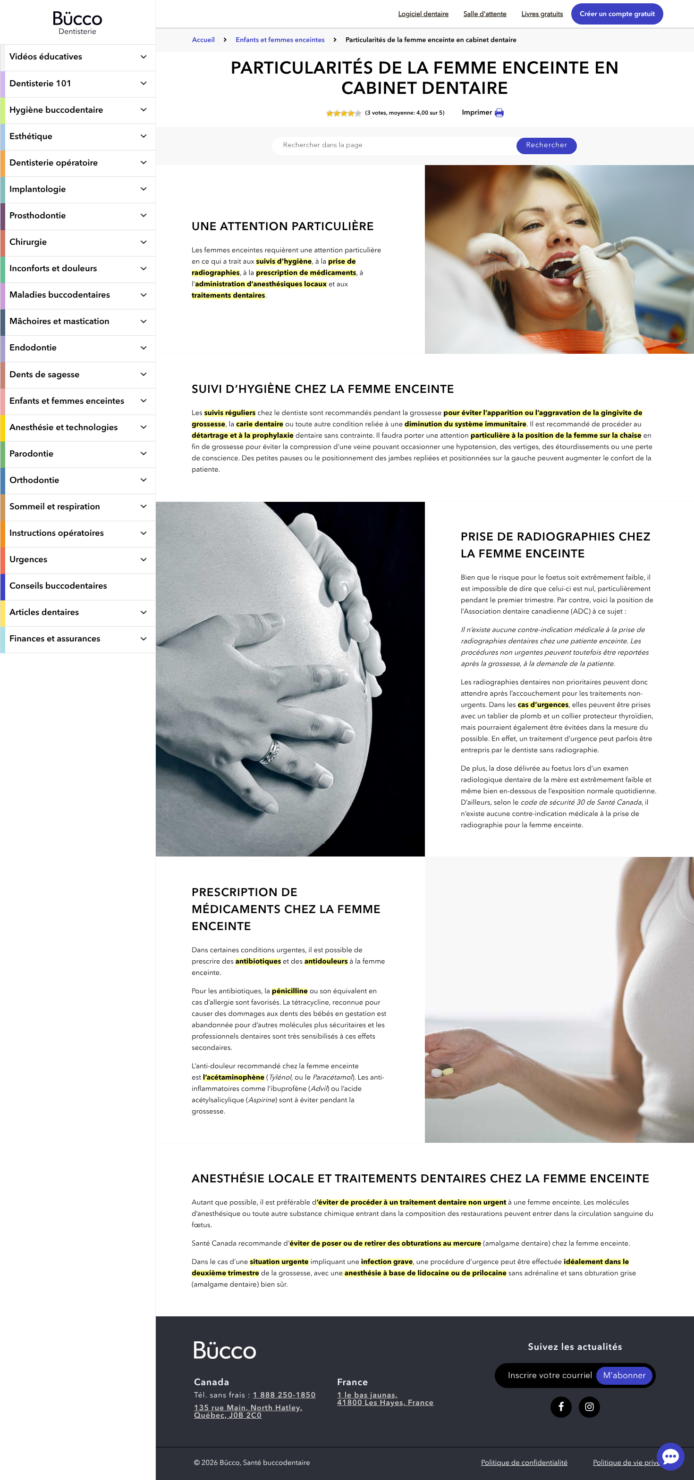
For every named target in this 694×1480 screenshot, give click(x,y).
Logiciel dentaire (423, 14)
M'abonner (624, 1376)
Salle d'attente (485, 14)
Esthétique (30, 137)
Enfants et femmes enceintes (281, 40)
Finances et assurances (54, 639)
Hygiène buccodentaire (56, 111)
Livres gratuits (542, 14)
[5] (358, 113)
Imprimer (477, 112)
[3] (343, 113)
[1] (329, 113)
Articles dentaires (44, 613)
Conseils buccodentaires (58, 586)
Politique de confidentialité (524, 1463)
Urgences (28, 560)
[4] (351, 113)
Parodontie (31, 454)
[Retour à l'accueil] (77, 39)
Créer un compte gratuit (617, 14)
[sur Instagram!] (589, 1407)
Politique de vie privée (629, 1463)
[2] (336, 113)
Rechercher (546, 145)
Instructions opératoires (56, 534)
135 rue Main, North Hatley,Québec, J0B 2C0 (248, 1412)
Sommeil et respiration (54, 507)
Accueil (203, 40)
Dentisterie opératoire (53, 163)
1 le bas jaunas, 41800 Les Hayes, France (385, 1399)
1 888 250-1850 (284, 1395)
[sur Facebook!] (561, 1407)
